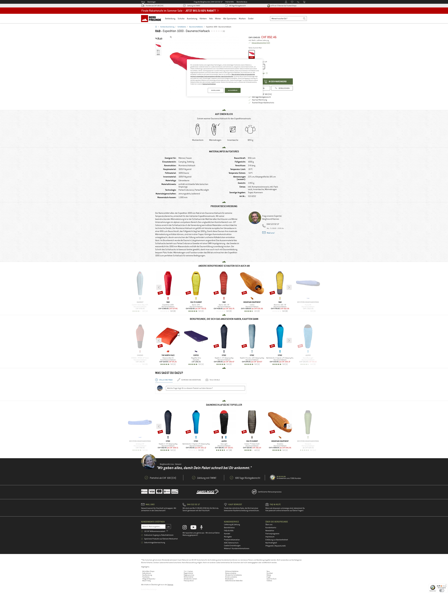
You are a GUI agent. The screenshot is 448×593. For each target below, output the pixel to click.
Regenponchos (189, 575)
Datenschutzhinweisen (209, 84)
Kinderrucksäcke (231, 577)
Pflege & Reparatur (148, 579)
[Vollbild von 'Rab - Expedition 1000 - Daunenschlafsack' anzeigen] (171, 37)
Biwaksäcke (229, 579)
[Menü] (446, 585)
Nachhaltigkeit (271, 543)
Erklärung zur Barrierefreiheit (276, 540)
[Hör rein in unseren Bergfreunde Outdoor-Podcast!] (203, 528)
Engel (268, 577)
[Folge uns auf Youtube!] (195, 528)
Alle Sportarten (229, 18)
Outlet (251, 18)
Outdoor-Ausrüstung (167, 27)
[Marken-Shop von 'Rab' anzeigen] (159, 38)
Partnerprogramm (272, 533)
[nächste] (289, 287)
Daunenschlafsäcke (196, 27)
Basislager (151, 2)
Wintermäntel (188, 577)
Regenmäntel (188, 573)
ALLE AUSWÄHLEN (232, 90)
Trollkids (269, 581)
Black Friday (146, 581)
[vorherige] (158, 287)
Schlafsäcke (182, 27)
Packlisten (146, 577)
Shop (143, 2)
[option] (198, 133)
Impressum (269, 537)
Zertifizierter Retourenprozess (270, 492)
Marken (242, 18)
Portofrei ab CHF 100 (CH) (154, 6)
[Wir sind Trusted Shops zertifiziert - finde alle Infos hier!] (273, 478)
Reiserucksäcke (230, 573)
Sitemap (170, 585)
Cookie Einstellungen (232, 545)
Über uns (268, 524)
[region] (225, 77)
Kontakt (227, 533)
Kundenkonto (270, 527)
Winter (218, 18)
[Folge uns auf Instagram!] (186, 528)
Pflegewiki (269, 546)
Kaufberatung (147, 575)
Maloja (269, 575)
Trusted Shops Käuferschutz (263, 103)
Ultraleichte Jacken (190, 579)
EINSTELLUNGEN (215, 90)
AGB (225, 543)
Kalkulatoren (146, 573)
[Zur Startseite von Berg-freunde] (152, 18)
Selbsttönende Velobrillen (234, 581)
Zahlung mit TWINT (193, 6)
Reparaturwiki (280, 546)
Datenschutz (233, 543)
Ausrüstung (192, 18)
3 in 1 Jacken (188, 571)
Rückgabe (228, 537)
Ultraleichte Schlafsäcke (233, 575)
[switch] (441, 590)
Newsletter (269, 530)
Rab (158, 31)
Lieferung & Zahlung (232, 524)
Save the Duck (271, 579)
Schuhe (181, 18)
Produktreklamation (232, 540)
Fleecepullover (189, 581)
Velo (211, 18)
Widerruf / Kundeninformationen (236, 548)
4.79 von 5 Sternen (283, 6)
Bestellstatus (229, 527)
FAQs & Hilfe (228, 530)
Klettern (203, 18)
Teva (268, 571)
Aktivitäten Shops (148, 571)
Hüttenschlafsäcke (231, 571)
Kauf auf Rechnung (259, 100)
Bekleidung (170, 18)
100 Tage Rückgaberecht (237, 6)
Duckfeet (270, 573)
